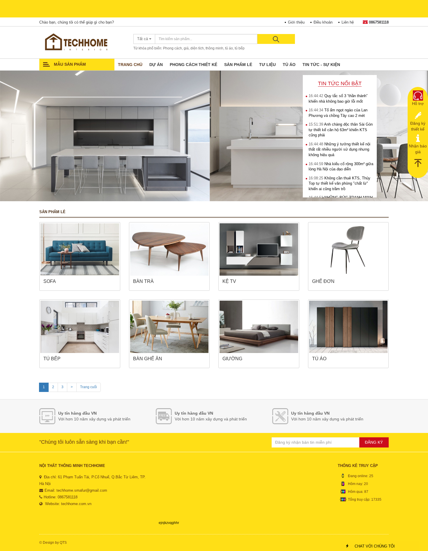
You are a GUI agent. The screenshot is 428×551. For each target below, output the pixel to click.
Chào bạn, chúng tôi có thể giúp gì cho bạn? (76, 22)
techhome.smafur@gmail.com (81, 490)
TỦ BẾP (52, 358)
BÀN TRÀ (143, 281)
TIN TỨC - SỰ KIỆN (321, 64)
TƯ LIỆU (267, 64)
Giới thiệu (296, 22)
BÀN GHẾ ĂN (147, 358)
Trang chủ (130, 64)
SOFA (49, 281)
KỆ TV (229, 281)
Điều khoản (323, 22)
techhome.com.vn (76, 504)
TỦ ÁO (289, 64)
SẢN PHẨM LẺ (238, 64)
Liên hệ (348, 22)
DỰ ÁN (156, 64)
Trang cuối (88, 387)
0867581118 (379, 22)
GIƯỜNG (232, 358)
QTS (63, 543)
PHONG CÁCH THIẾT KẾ (193, 64)
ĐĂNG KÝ (374, 442)
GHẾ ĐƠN (323, 281)
